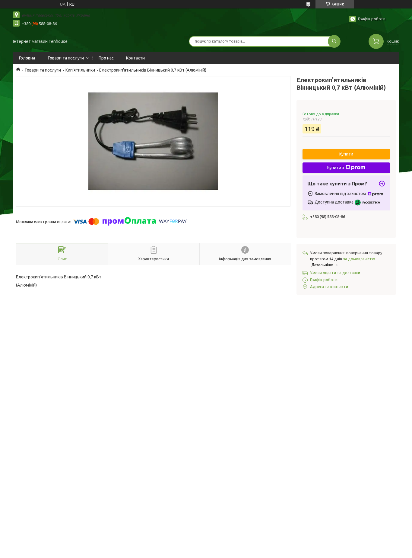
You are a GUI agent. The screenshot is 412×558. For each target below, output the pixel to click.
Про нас (106, 58)
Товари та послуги (65, 58)
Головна (27, 58)
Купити (346, 154)
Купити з (335, 167)
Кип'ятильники (80, 70)
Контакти (135, 58)
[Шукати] (334, 41)
